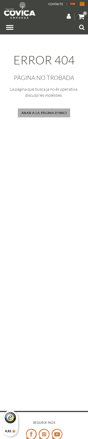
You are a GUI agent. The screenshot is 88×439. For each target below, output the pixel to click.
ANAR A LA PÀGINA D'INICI (44, 113)
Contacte (55, 4)
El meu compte (71, 16)
